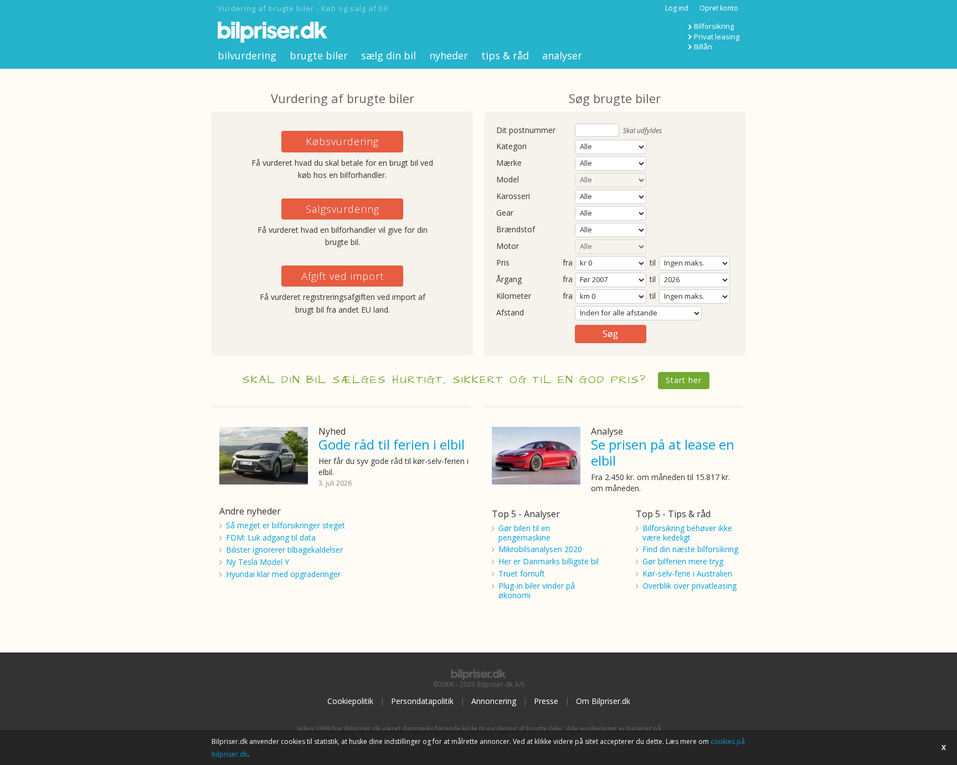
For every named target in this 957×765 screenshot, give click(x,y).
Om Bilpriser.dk (603, 701)
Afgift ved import (342, 276)
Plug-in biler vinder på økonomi (536, 590)
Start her (684, 380)
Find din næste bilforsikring (690, 549)
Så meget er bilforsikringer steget (285, 525)
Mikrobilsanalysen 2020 (540, 549)
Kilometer (513, 296)
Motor (507, 246)
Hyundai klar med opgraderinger (283, 574)
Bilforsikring (714, 26)
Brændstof (515, 229)
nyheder (448, 55)
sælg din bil (388, 55)
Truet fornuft (521, 573)
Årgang (509, 279)
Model (507, 180)
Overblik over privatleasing (689, 585)
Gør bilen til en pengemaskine (524, 533)
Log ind (676, 8)
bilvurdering (247, 55)
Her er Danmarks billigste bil (548, 561)
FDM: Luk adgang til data (271, 537)
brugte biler (319, 55)
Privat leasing (716, 37)
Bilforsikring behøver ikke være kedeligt (687, 533)
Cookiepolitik (350, 701)
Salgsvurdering (342, 209)
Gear (504, 213)
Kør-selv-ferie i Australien (687, 573)
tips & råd (505, 55)
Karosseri (513, 196)
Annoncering (493, 701)
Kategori (511, 146)
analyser (562, 55)
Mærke (509, 163)
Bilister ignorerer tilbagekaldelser (284, 549)
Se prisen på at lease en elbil (662, 452)
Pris (503, 263)
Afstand (510, 313)
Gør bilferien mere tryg (682, 561)
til (653, 262)
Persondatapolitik (422, 701)
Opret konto (718, 8)
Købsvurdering (342, 141)
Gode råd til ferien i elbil (391, 444)
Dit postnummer (525, 130)
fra (568, 263)
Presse (546, 701)
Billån (703, 47)
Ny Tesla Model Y (257, 562)
